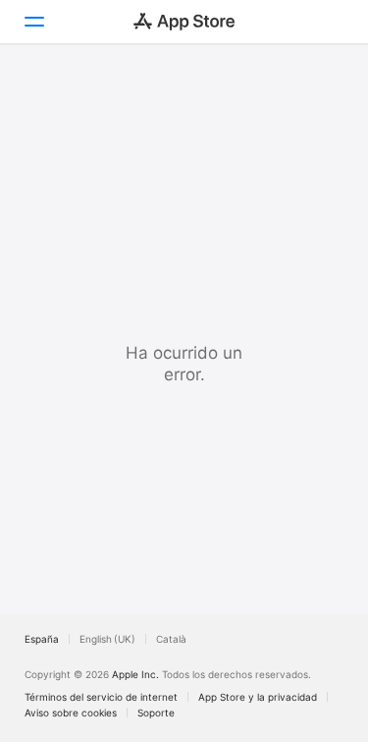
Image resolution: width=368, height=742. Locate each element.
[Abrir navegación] (33, 21)
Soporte (156, 712)
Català (171, 639)
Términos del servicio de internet (101, 697)
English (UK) (107, 639)
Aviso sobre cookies (71, 712)
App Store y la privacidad (257, 697)
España (42, 639)
